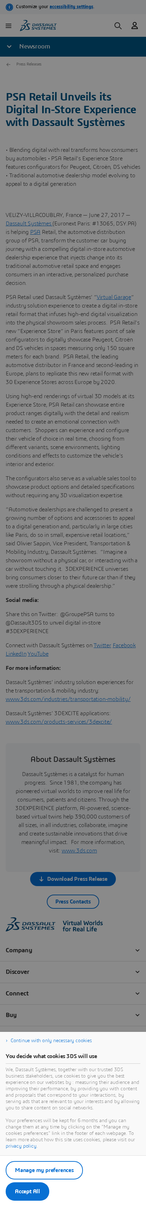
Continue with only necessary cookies (51, 1040)
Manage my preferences (44, 1170)
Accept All (27, 1191)
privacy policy (21, 1146)
